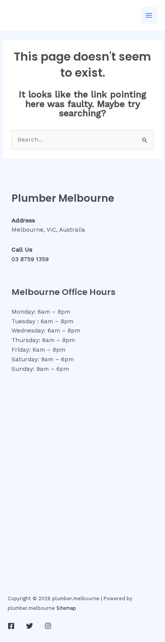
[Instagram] (48, 625)
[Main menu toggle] (149, 15)
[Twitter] (29, 625)
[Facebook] (11, 625)
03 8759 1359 (30, 259)
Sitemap (66, 608)
